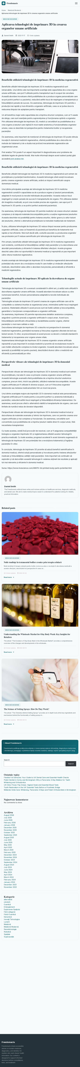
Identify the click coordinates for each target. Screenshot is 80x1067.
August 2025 (9, 837)
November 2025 (10, 830)
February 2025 (10, 852)
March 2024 (9, 877)
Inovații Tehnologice (12, 919)
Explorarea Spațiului (12, 909)
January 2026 (9, 825)
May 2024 (8, 872)
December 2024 (10, 855)
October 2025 (9, 832)
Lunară (6, 922)
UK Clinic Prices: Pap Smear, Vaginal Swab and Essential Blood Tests (31, 785)
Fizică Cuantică (10, 914)
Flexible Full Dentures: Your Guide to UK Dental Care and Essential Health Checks (36, 777)
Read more (8, 577)
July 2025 (8, 840)
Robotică (7, 932)
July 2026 (8, 818)
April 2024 (8, 875)
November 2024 (10, 857)
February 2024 (10, 880)
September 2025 (10, 835)
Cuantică (7, 904)
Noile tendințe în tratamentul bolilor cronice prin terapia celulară (33, 562)
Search (7, 760)
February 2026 (10, 823)
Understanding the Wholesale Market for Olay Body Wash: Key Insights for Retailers (37, 636)
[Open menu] (76, 3)
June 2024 (8, 870)
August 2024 (9, 865)
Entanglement (9, 907)
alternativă (8, 899)
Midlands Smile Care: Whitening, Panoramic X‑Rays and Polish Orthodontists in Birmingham (40, 790)
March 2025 (8, 850)
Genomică (8, 917)
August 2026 (9, 815)
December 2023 (10, 885)
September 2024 (10, 862)
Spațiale (7, 934)
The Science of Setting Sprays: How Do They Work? (26, 709)
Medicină (7, 924)
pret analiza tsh (17, 159)
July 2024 (8, 867)
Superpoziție (9, 937)
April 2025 (8, 847)
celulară (7, 902)
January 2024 (9, 882)
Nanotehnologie (10, 929)
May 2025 (8, 845)
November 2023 (10, 887)
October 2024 (9, 860)
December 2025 (10, 827)
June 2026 (8, 820)
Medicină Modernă (10, 19)
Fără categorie (9, 912)
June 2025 (8, 842)
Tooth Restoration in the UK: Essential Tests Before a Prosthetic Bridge (32, 787)
